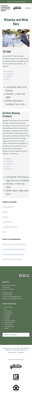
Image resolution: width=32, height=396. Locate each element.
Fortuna (5, 217)
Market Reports (9, 322)
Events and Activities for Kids (13, 254)
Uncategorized (9, 326)
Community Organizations (12, 259)
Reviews (9, 76)
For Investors (8, 313)
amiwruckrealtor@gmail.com (12, 296)
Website (9, 159)
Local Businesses (9, 320)
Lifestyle (7, 317)
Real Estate (8, 324)
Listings (6, 319)
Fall (5, 309)
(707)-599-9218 (7, 294)
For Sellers (7, 315)
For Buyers (7, 311)
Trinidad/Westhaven (9, 227)
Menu (29, 8)
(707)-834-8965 (7, 293)
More (4, 232)
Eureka (5, 212)
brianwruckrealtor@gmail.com (12, 298)
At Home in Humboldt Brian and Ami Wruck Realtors (5, 8)
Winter (6, 328)
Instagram (9, 74)
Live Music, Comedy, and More (13, 249)
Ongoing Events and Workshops (14, 244)
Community (8, 307)
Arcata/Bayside (8, 207)
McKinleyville (7, 222)
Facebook (9, 71)
